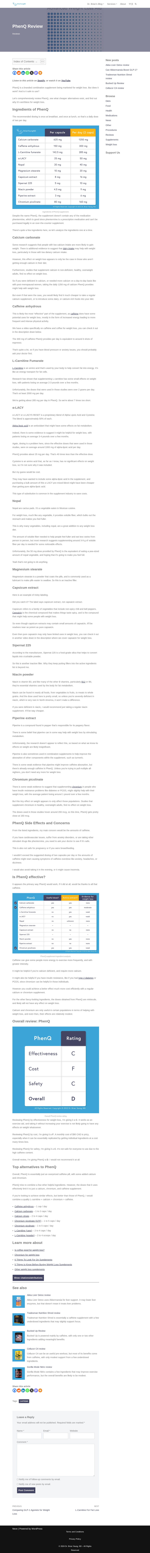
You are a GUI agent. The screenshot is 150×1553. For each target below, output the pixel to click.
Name (20, 1431)
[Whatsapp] (27, 73)
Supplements (112, 139)
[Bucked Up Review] (18, 1338)
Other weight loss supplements (30, 1269)
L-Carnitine (17, 368)
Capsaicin (17, 613)
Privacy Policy (75, 1539)
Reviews (16, 34)
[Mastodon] (36, 73)
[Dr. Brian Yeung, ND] (19, 4)
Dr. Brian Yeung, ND (73, 1546)
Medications (111, 115)
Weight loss (111, 144)
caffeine (74, 314)
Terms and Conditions (75, 1532)
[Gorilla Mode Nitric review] (18, 1374)
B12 (83, 682)
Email (46, 1431)
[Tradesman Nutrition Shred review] (18, 1320)
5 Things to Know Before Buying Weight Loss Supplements (43, 1264)
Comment (22, 1442)
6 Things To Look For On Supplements (33, 1259)
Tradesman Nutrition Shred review (43, 1313)
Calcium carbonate (24, 1211)
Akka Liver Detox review (39, 1295)
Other (108, 125)
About (123, 4)
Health (109, 110)
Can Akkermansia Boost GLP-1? (121, 70)
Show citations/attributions (28, 1278)
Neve (14, 1529)
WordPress (37, 1529)
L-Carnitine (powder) (25, 1235)
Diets (108, 101)
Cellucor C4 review (36, 1349)
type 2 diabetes (86, 978)
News (108, 120)
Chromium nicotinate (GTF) (28, 1221)
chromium (77, 787)
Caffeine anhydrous (24, 1206)
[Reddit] (19, 73)
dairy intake (68, 248)
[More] (40, 73)
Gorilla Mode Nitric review (39, 1367)
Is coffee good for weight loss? (29, 1250)
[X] (32, 73)
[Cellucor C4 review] (18, 1356)
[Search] (135, 4)
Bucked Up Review (36, 1331)
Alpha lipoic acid (20, 426)
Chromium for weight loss (27, 1255)
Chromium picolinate (24, 1226)
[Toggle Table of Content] (41, 61)
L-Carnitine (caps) (23, 1230)
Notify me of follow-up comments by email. (39, 1479)
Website (74, 1431)
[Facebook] (14, 73)
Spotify (41, 80)
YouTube (65, 80)
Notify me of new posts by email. (35, 1484)
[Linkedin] (23, 73)
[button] (103, 3)
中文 (131, 4)
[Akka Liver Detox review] (18, 1302)
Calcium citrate (22, 1216)
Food (108, 106)
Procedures (111, 130)
